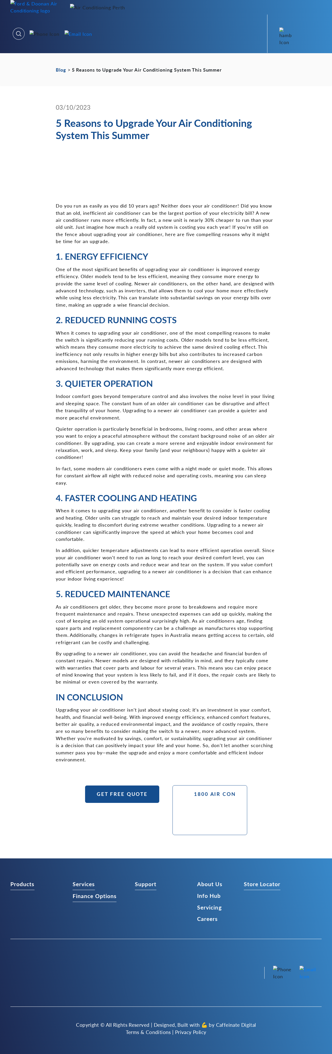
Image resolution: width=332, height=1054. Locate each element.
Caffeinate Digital (236, 1024)
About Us (210, 884)
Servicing (209, 907)
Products (22, 884)
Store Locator (262, 884)
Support (145, 884)
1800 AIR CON (215, 793)
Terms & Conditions (148, 1032)
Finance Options (94, 896)
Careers (207, 919)
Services (84, 884)
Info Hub (209, 895)
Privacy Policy (190, 1032)
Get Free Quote (122, 793)
